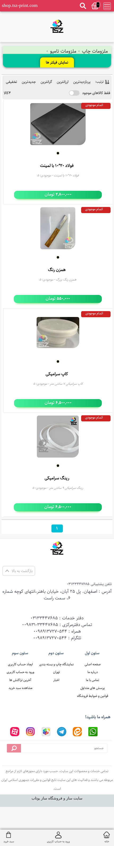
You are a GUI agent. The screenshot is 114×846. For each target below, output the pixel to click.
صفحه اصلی (93, 664)
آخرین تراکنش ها (20, 680)
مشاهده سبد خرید (20, 688)
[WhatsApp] (93, 731)
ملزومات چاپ (94, 51)
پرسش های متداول (92, 688)
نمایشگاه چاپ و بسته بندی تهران (56, 668)
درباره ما (92, 672)
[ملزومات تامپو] (57, 26)
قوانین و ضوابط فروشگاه (92, 696)
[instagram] (30, 731)
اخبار (56, 680)
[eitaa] (77, 731)
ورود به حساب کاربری (20, 672)
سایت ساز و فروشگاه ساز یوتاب (57, 798)
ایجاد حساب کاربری (20, 664)
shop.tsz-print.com (20, 5)
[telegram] (61, 731)
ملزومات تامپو (63, 51)
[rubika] (46, 731)
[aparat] (14, 731)
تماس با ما (92, 680)
